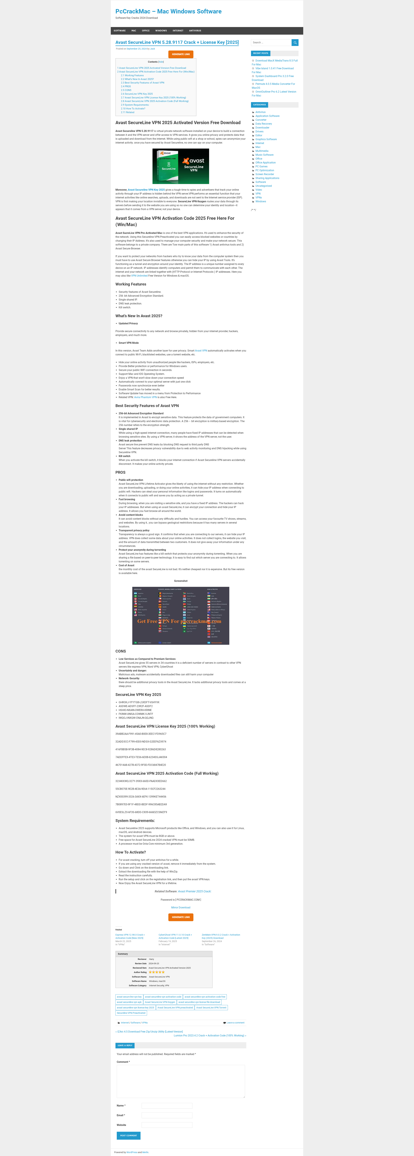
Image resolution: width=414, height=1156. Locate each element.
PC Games (261, 166)
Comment (123, 1061)
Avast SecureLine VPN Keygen (160, 1002)
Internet (178, 30)
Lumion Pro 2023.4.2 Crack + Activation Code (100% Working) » (210, 1035)
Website (121, 1125)
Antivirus (195, 30)
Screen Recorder (265, 174)
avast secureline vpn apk (129, 1002)
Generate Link (181, 54)
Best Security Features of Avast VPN (142, 82)
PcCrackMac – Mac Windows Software (168, 11)
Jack (152, 48)
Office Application (266, 162)
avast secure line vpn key (129, 996)
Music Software (264, 154)
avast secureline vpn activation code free (205, 996)
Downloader (262, 127)
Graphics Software (266, 139)
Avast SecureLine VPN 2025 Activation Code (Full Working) (155, 101)
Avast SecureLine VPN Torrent (211, 1007)
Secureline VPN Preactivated (131, 1013)
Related (127, 112)
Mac (133, 30)
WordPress (131, 1152)
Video (259, 189)
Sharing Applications (267, 178)
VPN (258, 193)
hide (161, 62)
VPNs (145, 1022)
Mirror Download (180, 907)
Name (121, 1105)
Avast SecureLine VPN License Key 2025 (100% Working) (153, 97)
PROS (126, 86)
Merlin (145, 1152)
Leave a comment (236, 1022)
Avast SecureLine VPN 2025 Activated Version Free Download (151, 68)
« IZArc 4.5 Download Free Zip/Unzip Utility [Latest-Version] (149, 1031)
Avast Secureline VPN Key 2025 (146, 189)
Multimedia (262, 150)
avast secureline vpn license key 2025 (135, 1007)
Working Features (132, 75)
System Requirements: (135, 104)
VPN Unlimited (139, 275)
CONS (126, 90)
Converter (261, 119)
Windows (161, 30)
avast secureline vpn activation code (163, 996)
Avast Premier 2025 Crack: (194, 891)
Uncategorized (264, 185)
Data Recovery (264, 123)
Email (121, 1115)
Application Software (267, 115)
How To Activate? (133, 108)
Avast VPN (201, 350)
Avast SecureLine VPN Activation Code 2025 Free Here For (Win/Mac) (156, 71)
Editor (259, 135)
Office (146, 30)
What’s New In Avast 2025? (137, 79)
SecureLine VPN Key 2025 (137, 93)
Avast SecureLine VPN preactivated (175, 1007)
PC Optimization (265, 170)
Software (120, 30)
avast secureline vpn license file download (199, 1002)
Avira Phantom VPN (145, 397)
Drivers (259, 131)
